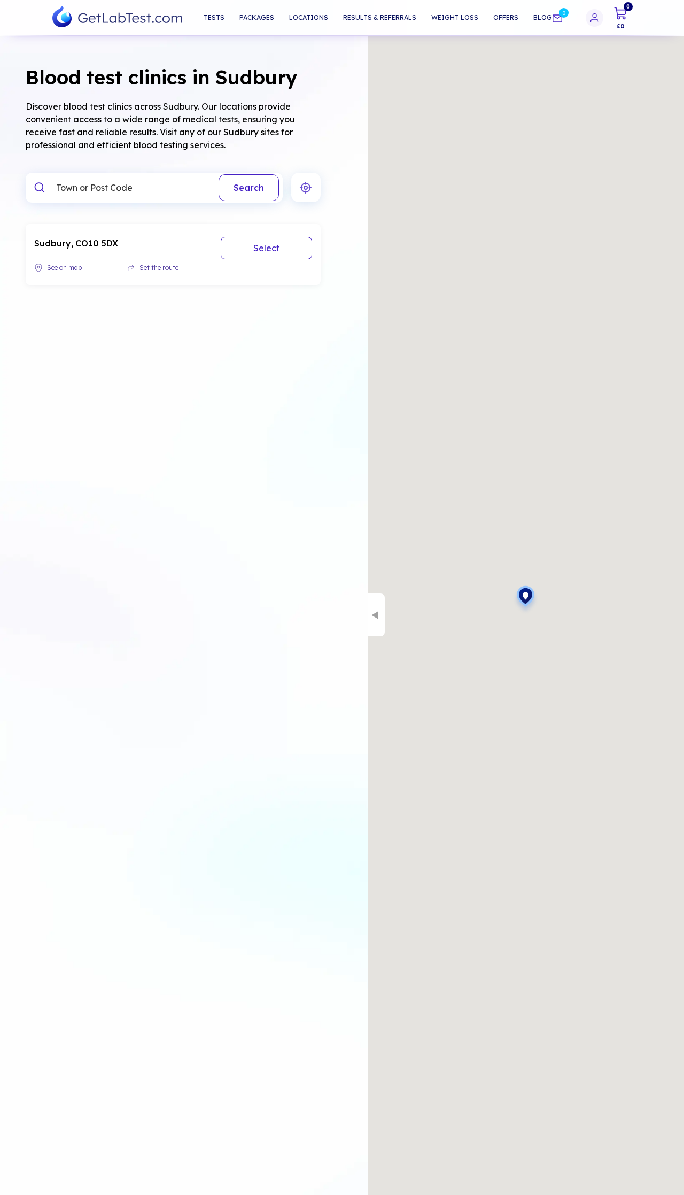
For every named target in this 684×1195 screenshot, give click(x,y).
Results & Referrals (379, 17)
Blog (542, 17)
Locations (308, 17)
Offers (505, 17)
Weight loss (454, 17)
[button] (525, 600)
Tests (214, 17)
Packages (256, 17)
